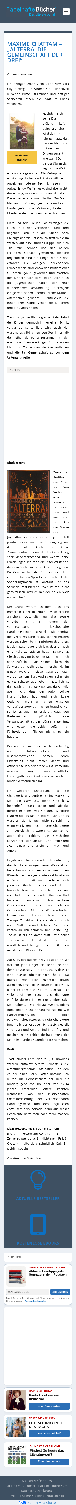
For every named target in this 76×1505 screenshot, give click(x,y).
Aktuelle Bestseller (38, 1198)
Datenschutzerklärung (37, 1491)
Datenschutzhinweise (36, 1301)
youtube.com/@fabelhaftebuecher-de (38, 1496)
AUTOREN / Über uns (37, 1481)
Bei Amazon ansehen (22, 157)
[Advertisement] (38, 414)
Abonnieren (60, 1292)
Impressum (59, 1486)
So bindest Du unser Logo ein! (28, 1486)
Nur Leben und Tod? (49, 1433)
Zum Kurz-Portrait (49, 1406)
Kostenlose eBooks (38, 1243)
